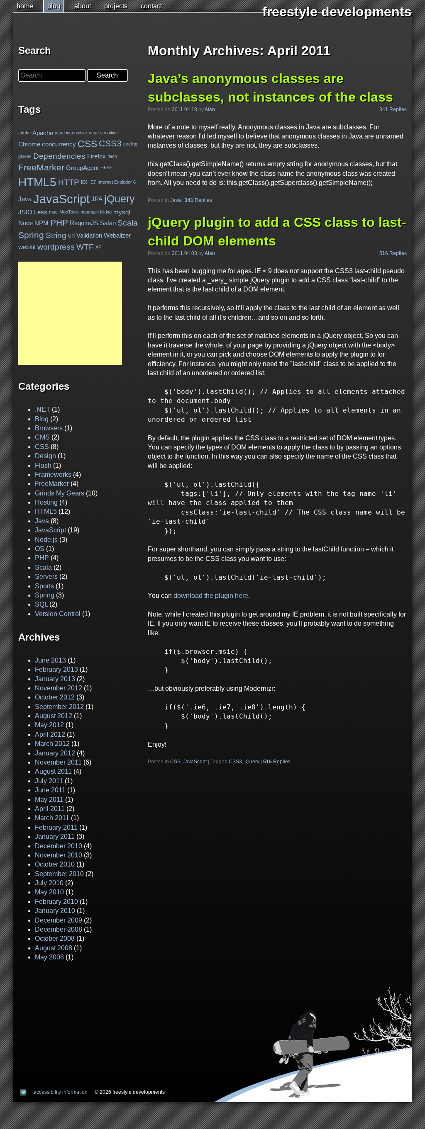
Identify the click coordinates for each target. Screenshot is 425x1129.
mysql (121, 212)
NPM (41, 222)
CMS (42, 437)
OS (39, 548)
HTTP (68, 182)
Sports (44, 586)
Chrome (29, 144)
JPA (97, 198)
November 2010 (58, 855)
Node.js (46, 539)
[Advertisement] (70, 313)
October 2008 (55, 938)
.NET (42, 409)
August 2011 (53, 771)
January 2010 (55, 910)
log (53, 6)
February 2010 (56, 901)
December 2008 (58, 929)
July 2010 (49, 882)
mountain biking (96, 212)
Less (40, 212)
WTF (85, 247)
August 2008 (53, 948)
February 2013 (56, 669)
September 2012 (59, 706)
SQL (41, 604)
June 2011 (50, 790)
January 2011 (55, 836)
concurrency (59, 144)
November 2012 (58, 688)
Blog (42, 418)
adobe (24, 132)
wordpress (56, 247)
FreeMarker (41, 167)
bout (82, 6)
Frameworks (53, 474)
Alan (210, 109)
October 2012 (55, 697)
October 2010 (55, 864)
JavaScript (195, 762)
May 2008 (49, 957)
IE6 (84, 182)
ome (25, 6)
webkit (27, 246)
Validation (89, 235)
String (56, 235)
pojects (115, 6)
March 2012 (52, 743)
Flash (43, 465)
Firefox (96, 156)
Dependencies (59, 156)
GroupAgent (82, 167)
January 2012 (55, 753)
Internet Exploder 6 (117, 182)
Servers (46, 576)
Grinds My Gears (59, 493)
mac (53, 212)
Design (45, 455)
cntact (151, 6)
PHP (59, 223)
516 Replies (393, 253)
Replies (198, 200)
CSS (175, 762)
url (71, 235)
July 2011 (49, 780)
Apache (42, 132)
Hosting (46, 502)
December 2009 (58, 920)
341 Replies (393, 109)
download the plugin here (210, 595)
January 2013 (55, 678)
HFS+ (106, 167)
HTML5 (37, 182)
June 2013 (50, 660)
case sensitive (103, 132)
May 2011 (49, 799)
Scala (127, 223)
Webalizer (117, 235)
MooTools (69, 212)
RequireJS (84, 222)
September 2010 (59, 873)
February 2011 (56, 827)
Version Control (58, 613)
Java (175, 200)
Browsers (49, 428)
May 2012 (49, 724)
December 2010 (58, 846)
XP (98, 246)
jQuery (251, 762)
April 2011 (50, 808)
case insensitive (71, 132)
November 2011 (58, 762)
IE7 (92, 182)
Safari (108, 222)
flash (112, 156)
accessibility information (61, 1092)
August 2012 (53, 715)
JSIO (25, 212)
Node (25, 222)
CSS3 (235, 762)
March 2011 (52, 817)
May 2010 (49, 892)
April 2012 (50, 734)
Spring (31, 235)
